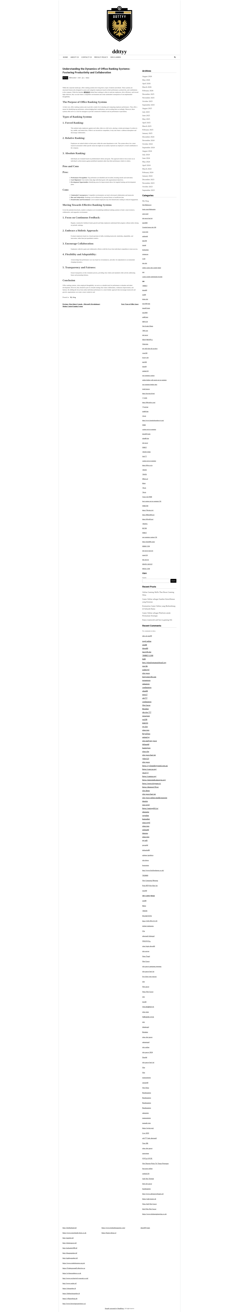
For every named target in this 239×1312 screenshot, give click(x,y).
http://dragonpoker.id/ (70, 1253)
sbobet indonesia (148, 926)
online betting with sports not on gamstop (154, 380)
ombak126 (145, 371)
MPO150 (145, 321)
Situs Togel (146, 956)
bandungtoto (146, 1189)
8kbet (144, 483)
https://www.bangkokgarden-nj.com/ (153, 420)
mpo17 (145, 694)
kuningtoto (146, 748)
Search (144, 577)
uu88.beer (145, 317)
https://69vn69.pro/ (147, 519)
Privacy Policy (101, 57)
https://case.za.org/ (149, 769)
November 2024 (148, 140)
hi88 (144, 659)
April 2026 (146, 83)
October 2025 (147, 101)
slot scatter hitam (148, 896)
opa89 (144, 295)
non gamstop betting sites (149, 384)
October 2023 (147, 187)
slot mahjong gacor (149, 741)
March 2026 (146, 87)
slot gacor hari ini (147, 218)
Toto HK (145, 1143)
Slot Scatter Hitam (147, 326)
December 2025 (148, 94)
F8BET (144, 447)
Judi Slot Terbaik (148, 1179)
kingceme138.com (149, 677)
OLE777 (145, 773)
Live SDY (145, 1133)
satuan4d (145, 1083)
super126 (145, 555)
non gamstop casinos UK (149, 537)
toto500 (144, 362)
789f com (145, 330)
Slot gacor (145, 987)
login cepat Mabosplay (149, 209)
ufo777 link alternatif (149, 1138)
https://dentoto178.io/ (150, 787)
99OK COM (146, 568)
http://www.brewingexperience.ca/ (74, 1304)
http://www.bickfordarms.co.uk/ (153, 870)
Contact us (86, 57)
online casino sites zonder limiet (151, 268)
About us (74, 57)
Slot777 (144, 456)
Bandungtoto (146, 1093)
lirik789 (144, 241)
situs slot (145, 751)
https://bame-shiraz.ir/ (109, 1233)
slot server (145, 951)
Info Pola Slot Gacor (149, 1209)
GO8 (143, 259)
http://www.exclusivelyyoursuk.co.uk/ (75, 1278)
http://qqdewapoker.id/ (70, 1258)
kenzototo (145, 865)
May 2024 (146, 162)
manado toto (146, 1123)
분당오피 (87, 92)
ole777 (144, 698)
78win (144, 488)
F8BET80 (145, 506)
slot (143, 272)
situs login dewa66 (148, 946)
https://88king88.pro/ (148, 515)
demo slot (145, 299)
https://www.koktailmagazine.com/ (113, 1228)
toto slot (144, 263)
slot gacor (145, 335)
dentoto (145, 833)
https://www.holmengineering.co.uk (154, 1214)
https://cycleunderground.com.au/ (155, 766)
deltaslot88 (146, 850)
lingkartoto (145, 250)
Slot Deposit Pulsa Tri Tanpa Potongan (155, 1163)
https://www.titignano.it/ (151, 783)
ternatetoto (146, 680)
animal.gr (146, 737)
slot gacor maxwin (147, 551)
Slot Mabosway (147, 205)
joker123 (145, 758)
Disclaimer (115, 57)
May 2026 (146, 80)
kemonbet (146, 819)
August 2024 (147, 151)
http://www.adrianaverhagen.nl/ (153, 1194)
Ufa (143, 931)
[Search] (175, 57)
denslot (145, 801)
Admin (87, 78)
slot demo (146, 790)
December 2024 (148, 137)
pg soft (145, 840)
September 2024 (148, 147)
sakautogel (145, 1042)
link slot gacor (147, 1184)
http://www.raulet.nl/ (70, 1283)
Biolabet (145, 709)
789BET (144, 286)
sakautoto (146, 684)
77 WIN (144, 398)
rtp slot (145, 726)
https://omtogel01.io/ (150, 808)
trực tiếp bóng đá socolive (149, 348)
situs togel (146, 822)
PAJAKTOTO (147, 916)
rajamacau (145, 254)
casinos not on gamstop (149, 429)
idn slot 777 (146, 712)
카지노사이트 (147, 1158)
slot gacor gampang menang (151, 966)
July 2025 (146, 112)
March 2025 (146, 126)
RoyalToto (146, 734)
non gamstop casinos (148, 375)
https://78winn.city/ (148, 510)
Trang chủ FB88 (147, 497)
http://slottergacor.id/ (70, 1243)
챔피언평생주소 (147, 339)
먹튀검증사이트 (148, 1017)
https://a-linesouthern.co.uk (72, 1273)
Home (65, 57)
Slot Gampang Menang (150, 880)
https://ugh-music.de (149, 1199)
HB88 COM (146, 546)
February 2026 (147, 91)
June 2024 (146, 158)
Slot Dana (145, 1088)
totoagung (146, 716)
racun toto (145, 232)
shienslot (145, 812)
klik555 (145, 723)
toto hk (145, 666)
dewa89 (145, 648)
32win (144, 416)
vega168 (144, 353)
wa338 (144, 719)
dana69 (144, 366)
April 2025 (146, 123)
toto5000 (145, 223)
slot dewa (145, 860)
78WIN (144, 470)
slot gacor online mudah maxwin (154, 798)
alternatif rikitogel (148, 936)
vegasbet (145, 815)
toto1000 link (146, 303)
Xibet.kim (145, 344)
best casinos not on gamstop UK (151, 501)
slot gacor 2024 (147, 1052)
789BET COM (147, 655)
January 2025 (147, 133)
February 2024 (147, 172)
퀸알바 (144, 573)
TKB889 (145, 875)
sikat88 (145, 691)
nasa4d (144, 891)
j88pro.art (145, 479)
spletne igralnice (147, 855)
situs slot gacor (147, 1037)
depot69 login (146, 434)
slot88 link (145, 411)
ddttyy (119, 51)
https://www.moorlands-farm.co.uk (74, 1233)
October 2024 (147, 144)
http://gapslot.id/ (68, 1238)
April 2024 (146, 165)
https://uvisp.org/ (148, 1128)
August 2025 (147, 108)
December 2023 (148, 179)
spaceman (145, 1153)
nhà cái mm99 (147, 636)
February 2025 (147, 130)
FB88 (144, 425)
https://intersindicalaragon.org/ (154, 780)
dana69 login (146, 308)
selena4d (145, 830)
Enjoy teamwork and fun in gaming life (157, 620)
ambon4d (145, 236)
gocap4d (145, 845)
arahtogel (145, 670)
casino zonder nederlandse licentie (152, 277)
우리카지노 (146, 941)
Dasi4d (144, 1057)
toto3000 (145, 312)
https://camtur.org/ (149, 776)
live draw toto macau (149, 976)
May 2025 (146, 119)
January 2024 (147, 176)
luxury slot (145, 357)
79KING (145, 524)
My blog (65, 78)
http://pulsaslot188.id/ (70, 1248)
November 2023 (148, 183)
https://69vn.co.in (147, 465)
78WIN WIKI (146, 452)
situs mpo (145, 1012)
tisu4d (144, 1002)
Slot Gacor (146, 705)
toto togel (146, 805)
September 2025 (148, 105)
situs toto (145, 730)
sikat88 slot (145, 438)
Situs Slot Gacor (147, 992)
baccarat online (147, 1168)
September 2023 (148, 190)
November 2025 (148, 98)
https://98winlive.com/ (148, 402)
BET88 (144, 528)
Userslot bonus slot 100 (149, 227)
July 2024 (146, 155)
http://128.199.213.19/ (149, 921)
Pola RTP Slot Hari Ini (150, 886)
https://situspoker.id (69, 1288)
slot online (145, 1047)
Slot (143, 1067)
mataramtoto (146, 1078)
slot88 (144, 645)
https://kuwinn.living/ (148, 393)
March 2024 (146, 169)
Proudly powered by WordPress (114, 1308)
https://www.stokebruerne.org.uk (74, 1263)
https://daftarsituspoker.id (71, 1293)
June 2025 (146, 115)
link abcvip (145, 560)
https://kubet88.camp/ (148, 542)
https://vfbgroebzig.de (70, 1298)
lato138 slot (146, 652)
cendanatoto (146, 687)
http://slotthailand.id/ (70, 1228)
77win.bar (145, 407)
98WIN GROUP (147, 564)
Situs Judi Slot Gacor (149, 1204)
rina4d (144, 245)
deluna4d (145, 744)
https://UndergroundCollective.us (74, 1268)
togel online (146, 641)
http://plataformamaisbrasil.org (154, 662)
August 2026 (147, 76)
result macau (146, 389)
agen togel (145, 214)
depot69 (144, 290)
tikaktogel (145, 1027)
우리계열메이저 (148, 1007)
